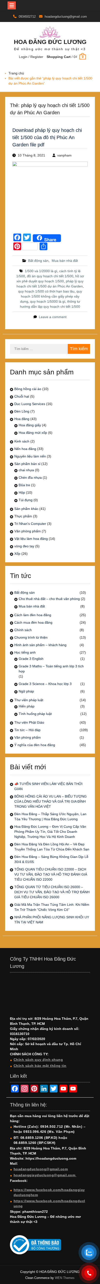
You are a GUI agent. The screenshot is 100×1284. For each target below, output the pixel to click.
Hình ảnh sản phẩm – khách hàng (40, 645)
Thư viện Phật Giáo (29, 722)
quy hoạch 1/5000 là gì (47, 301)
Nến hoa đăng (25, 449)
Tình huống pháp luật (35, 714)
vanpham (64, 155)
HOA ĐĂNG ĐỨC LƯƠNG (50, 41)
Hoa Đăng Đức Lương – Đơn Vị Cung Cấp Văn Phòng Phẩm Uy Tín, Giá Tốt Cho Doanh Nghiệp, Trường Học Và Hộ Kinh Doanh (50, 832)
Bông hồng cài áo (27, 389)
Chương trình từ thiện (31, 637)
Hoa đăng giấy (30, 425)
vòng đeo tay (24, 546)
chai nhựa (26, 470)
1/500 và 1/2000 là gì (41, 271)
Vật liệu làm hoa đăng (31, 539)
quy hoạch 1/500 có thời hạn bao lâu (46, 291)
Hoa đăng (21, 419)
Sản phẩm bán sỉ (27, 464)
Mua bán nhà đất (65, 261)
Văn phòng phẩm (27, 531)
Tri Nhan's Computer (30, 524)
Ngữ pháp (26, 691)
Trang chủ (16, 73)
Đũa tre (24, 485)
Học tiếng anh (25, 652)
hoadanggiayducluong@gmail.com (45, 1175)
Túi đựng (26, 500)
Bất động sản (38, 261)
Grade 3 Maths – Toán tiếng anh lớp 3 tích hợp (51, 668)
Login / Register (31, 57)
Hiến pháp (26, 706)
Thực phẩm (23, 516)
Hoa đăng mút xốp (33, 433)
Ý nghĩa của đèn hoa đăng (34, 745)
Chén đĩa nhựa (30, 477)
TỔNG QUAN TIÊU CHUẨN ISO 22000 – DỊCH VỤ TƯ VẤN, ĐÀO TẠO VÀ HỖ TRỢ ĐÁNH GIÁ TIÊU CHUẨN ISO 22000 (50, 874)
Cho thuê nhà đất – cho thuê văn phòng (49, 599)
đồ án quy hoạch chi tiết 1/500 (50, 276)
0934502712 (27, 16)
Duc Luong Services (29, 404)
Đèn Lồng (21, 411)
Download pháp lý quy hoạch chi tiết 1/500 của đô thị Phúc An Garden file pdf (47, 137)
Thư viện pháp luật (28, 700)
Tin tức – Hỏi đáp (27, 730)
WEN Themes (65, 1278)
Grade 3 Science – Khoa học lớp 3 (45, 684)
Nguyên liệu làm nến (30, 456)
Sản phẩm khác (26, 509)
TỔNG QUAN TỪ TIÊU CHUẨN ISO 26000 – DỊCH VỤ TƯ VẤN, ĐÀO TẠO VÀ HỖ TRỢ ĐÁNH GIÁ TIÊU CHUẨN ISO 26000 (52, 892)
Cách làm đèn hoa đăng (32, 615)
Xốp (17, 554)
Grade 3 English (31, 659)
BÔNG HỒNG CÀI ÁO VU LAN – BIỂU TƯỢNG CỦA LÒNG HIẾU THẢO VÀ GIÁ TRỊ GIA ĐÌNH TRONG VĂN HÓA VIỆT (50, 801)
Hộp (22, 492)
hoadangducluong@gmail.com (66, 16)
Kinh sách (21, 441)
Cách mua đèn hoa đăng (33, 622)
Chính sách (23, 630)
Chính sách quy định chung (38, 1060)
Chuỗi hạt (21, 396)
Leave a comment (53, 317)
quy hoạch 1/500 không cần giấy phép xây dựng (51, 296)
